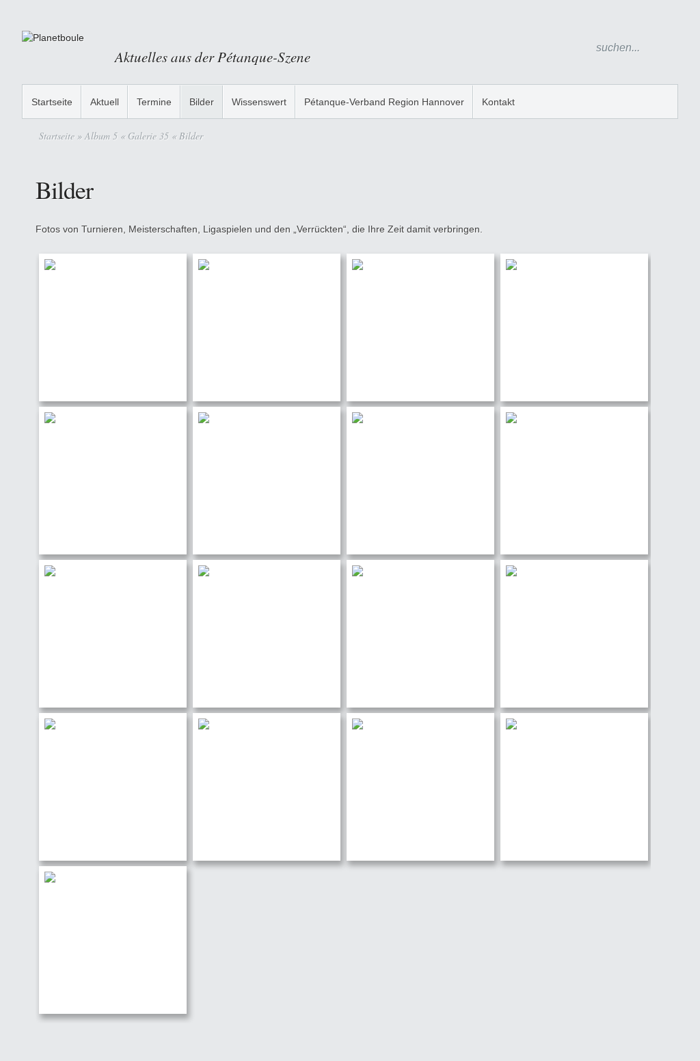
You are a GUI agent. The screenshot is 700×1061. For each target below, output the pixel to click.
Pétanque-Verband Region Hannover (384, 101)
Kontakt (498, 101)
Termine (154, 101)
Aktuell (104, 101)
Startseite (51, 101)
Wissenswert (259, 101)
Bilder (201, 101)
